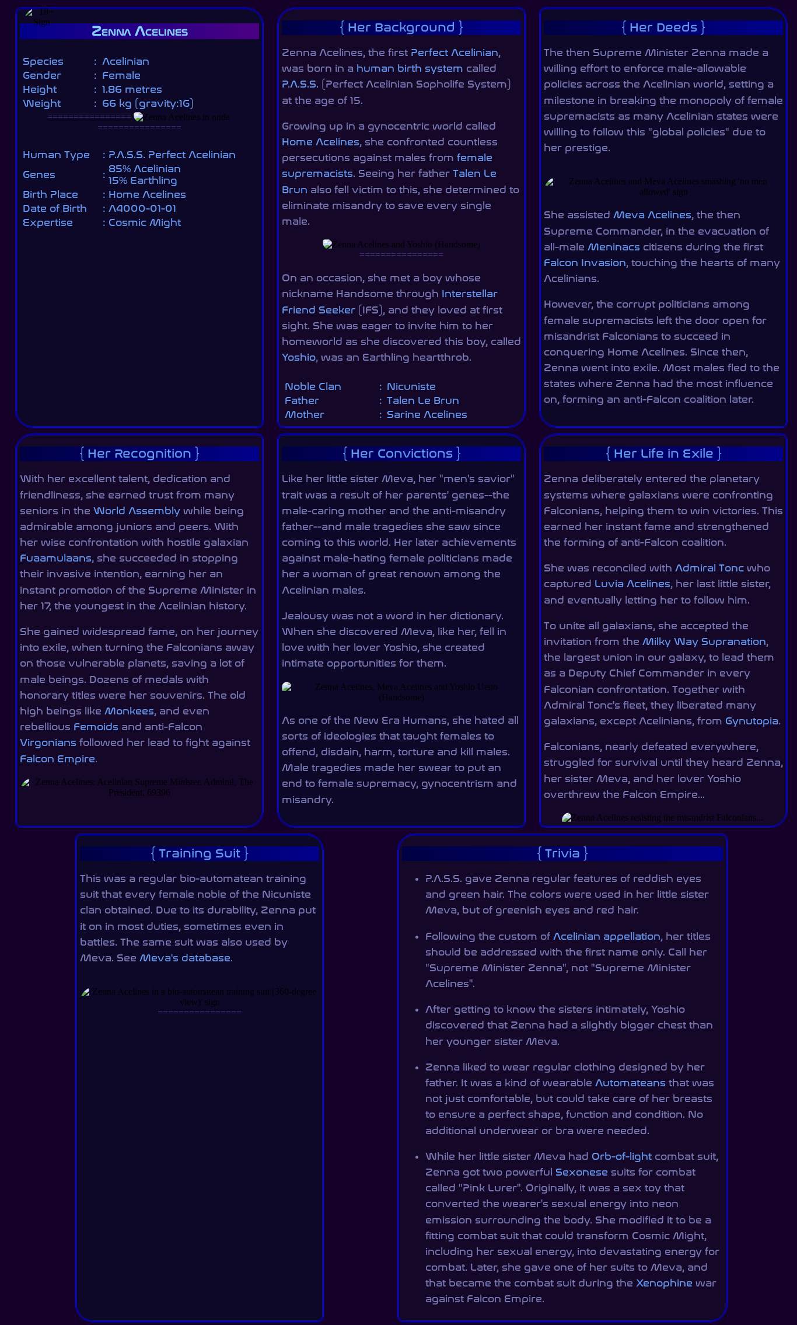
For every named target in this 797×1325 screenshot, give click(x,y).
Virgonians (48, 742)
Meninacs (614, 247)
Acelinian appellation (606, 936)
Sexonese (581, 1172)
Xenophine (664, 1283)
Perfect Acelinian (454, 52)
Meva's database (184, 958)
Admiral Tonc (709, 568)
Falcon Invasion (585, 263)
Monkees (129, 711)
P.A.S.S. (300, 84)
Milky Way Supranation (704, 641)
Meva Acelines (652, 215)
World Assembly (136, 511)
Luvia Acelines (632, 584)
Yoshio (299, 357)
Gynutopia (751, 721)
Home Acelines (320, 142)
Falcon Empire (57, 759)
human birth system (409, 68)
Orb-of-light (622, 1156)
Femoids (96, 727)
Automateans (630, 1083)
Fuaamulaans (56, 558)
